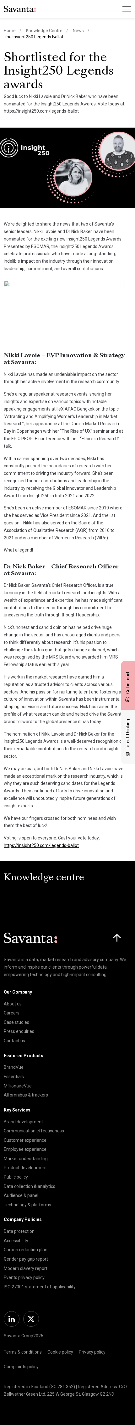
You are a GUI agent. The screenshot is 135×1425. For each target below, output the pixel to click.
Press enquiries (19, 1031)
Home (10, 30)
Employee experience (25, 1149)
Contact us (14, 1040)
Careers (11, 1012)
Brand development (23, 1121)
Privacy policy (92, 1352)
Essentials (14, 1076)
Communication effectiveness (34, 1130)
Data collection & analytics (29, 1186)
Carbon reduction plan (25, 1249)
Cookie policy (60, 1352)
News (78, 30)
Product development (25, 1167)
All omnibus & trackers (26, 1094)
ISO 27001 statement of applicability (40, 1286)
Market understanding (26, 1158)
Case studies (16, 1022)
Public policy (16, 1177)
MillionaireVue (18, 1085)
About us (13, 1003)
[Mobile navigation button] (126, 9)
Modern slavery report (25, 1268)
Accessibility (16, 1240)
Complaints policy (21, 1366)
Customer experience (25, 1140)
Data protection (19, 1231)
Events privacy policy (24, 1277)
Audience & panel (21, 1195)
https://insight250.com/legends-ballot (41, 845)
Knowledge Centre (44, 30)
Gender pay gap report (26, 1259)
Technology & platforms (27, 1204)
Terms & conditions (23, 1352)
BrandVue (14, 1067)
